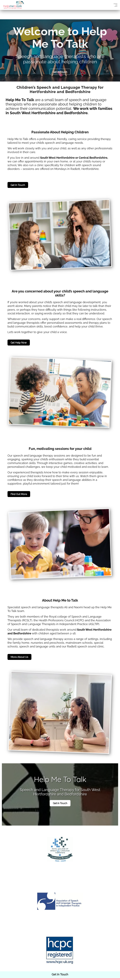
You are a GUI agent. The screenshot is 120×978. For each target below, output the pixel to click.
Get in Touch (60, 803)
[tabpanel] (60, 50)
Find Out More (19, 494)
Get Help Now (19, 342)
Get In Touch (60, 71)
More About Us (19, 657)
